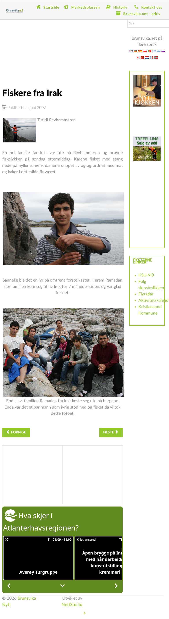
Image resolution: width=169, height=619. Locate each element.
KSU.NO (146, 275)
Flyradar (145, 294)
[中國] (142, 57)
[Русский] (163, 51)
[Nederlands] (147, 57)
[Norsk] (156, 57)
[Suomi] (158, 51)
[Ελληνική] (154, 51)
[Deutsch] (135, 51)
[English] (131, 51)
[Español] (140, 51)
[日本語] (138, 57)
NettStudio (72, 605)
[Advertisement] (62, 50)
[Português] (149, 51)
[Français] (151, 57)
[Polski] (145, 51)
